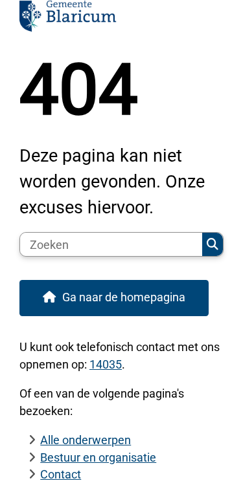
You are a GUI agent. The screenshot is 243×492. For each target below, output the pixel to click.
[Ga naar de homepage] (121, 19)
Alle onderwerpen (85, 440)
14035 (105, 364)
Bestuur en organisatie (98, 457)
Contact (60, 474)
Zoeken (212, 244)
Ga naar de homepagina (123, 297)
